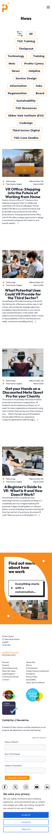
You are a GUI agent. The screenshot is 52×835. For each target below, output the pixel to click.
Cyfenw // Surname (13, 765)
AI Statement (32, 668)
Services (5, 662)
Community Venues (10, 676)
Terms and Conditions (35, 682)
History (29, 665)
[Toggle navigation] (48, 7)
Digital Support (8, 673)
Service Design (26, 78)
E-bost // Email (12, 742)
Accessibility (31, 679)
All (31, 33)
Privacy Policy (31, 676)
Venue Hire (30, 662)
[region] (26, 812)
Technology (16, 56)
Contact (5, 679)
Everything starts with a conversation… (27, 588)
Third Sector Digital (26, 130)
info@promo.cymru (10, 652)
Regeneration (17, 93)
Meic (12, 63)
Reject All (26, 829)
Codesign (26, 123)
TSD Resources (26, 108)
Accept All (26, 815)
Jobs (39, 85)
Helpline (34, 71)
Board (40, 93)
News (16, 71)
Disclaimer (30, 673)
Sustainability (26, 100)
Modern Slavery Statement (37, 671)
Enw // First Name (12, 754)
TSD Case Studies (26, 137)
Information (18, 85)
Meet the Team (9, 671)
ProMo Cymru (34, 63)
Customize (26, 822)
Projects (5, 665)
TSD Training (26, 41)
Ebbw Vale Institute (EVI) (26, 115)
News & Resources (9, 668)
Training (38, 56)
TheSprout (26, 48)
